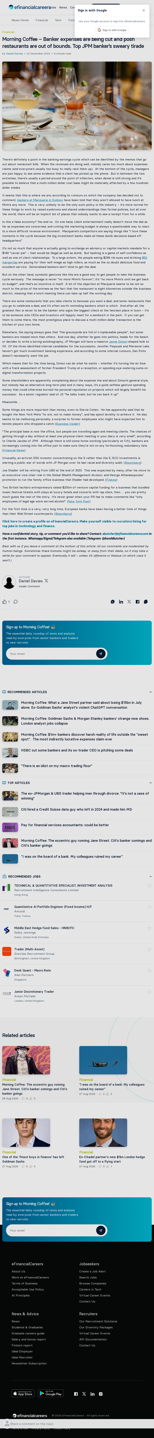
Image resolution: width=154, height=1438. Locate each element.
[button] (77, 719)
